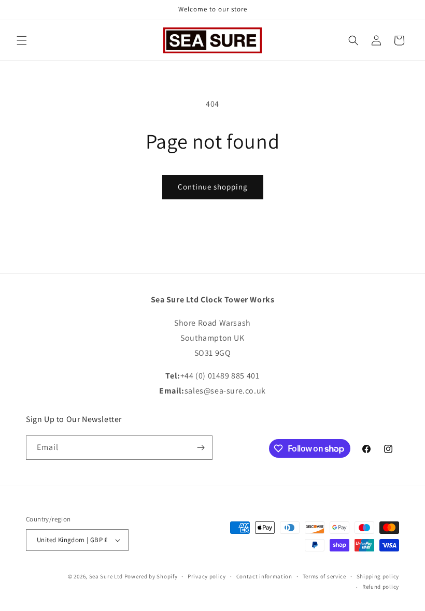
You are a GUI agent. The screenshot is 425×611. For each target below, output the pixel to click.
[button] (21, 40)
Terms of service (324, 576)
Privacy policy (207, 576)
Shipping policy (378, 576)
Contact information (264, 576)
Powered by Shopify (151, 576)
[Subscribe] (200, 447)
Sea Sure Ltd (106, 576)
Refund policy (380, 586)
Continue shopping (213, 187)
